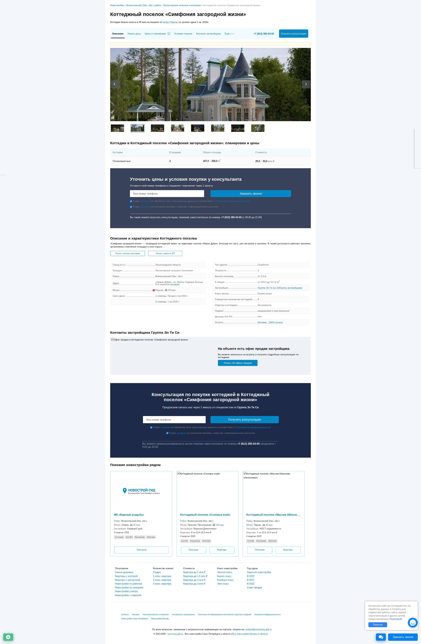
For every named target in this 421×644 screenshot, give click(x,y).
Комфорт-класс (225, 579)
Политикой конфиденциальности (233, 201)
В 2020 (250, 576)
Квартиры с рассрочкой (127, 579)
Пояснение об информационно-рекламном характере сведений (224, 614)
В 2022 (250, 583)
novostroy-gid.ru (175, 634)
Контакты (125, 614)
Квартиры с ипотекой (126, 576)
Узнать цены (134, 33)
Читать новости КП (165, 253)
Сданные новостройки (259, 572)
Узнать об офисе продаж (238, 363)
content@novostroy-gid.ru (258, 629)
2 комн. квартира (162, 579)
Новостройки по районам (128, 583)
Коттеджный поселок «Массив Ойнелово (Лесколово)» (282, 514)
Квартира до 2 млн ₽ (194, 579)
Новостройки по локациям (129, 587)
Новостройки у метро (126, 591)
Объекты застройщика (289, 287)
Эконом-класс (224, 572)
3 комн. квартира (162, 583)
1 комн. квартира (162, 576)
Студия (157, 572)
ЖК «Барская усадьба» (129, 514)
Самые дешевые (124, 572)
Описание (141, 550)
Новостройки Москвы (160, 618)
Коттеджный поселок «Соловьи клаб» (205, 514)
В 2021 (250, 579)
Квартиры (222, 550)
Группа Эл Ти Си (267, 287)
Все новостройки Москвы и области (250, 634)
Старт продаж (254, 587)
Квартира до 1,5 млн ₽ (195, 576)
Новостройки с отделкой (128, 595)
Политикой (396, 619)
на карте (174, 284)
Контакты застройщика (208, 33)
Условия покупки (183, 33)
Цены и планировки (157, 33)
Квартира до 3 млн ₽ (194, 583)
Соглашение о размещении (183, 614)
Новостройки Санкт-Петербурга (134, 618)
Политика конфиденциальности (267, 614)
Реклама (135, 614)
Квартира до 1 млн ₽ (194, 572)
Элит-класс (223, 583)
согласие (145, 201)
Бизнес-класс (224, 576)
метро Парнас (170, 22)
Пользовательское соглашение (156, 614)
